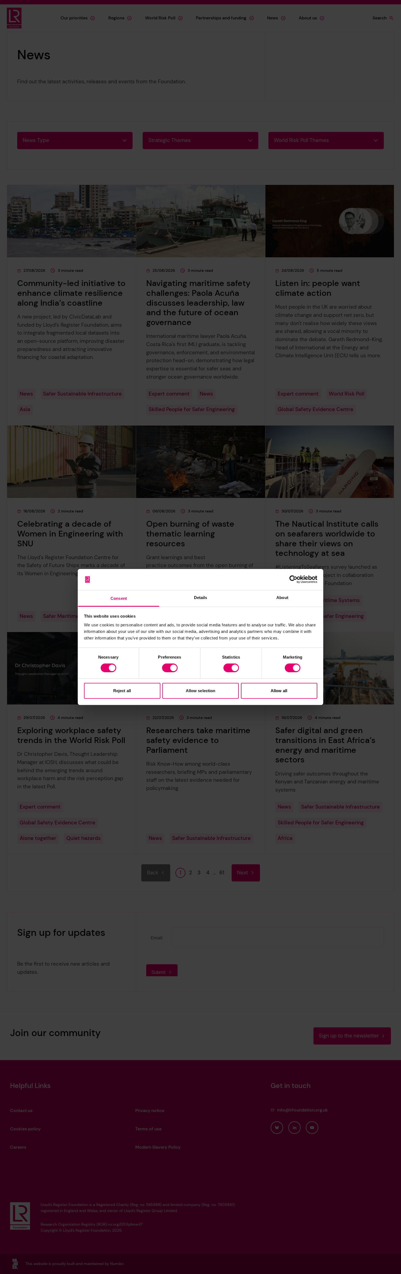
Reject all (122, 690)
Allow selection (201, 690)
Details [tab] (200, 597)
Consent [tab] (118, 598)
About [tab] (282, 597)
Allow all (279, 690)
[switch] (170, 667)
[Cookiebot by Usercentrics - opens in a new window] (293, 579)
